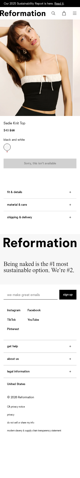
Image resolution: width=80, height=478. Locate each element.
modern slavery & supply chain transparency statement (34, 430)
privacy (10, 415)
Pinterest (13, 329)
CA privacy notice (16, 407)
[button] (53, 13)
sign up (68, 294)
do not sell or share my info (20, 422)
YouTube (33, 319)
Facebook (34, 310)
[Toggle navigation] (74, 13)
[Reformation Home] (22, 13)
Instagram (13, 310)
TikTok (11, 319)
